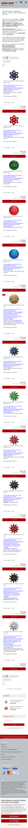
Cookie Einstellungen (6, 759)
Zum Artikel (14, 111)
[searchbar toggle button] (16, 2)
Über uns (4, 744)
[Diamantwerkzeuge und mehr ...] (7, 4)
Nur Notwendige (14, 821)
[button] (3, 57)
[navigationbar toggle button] (25, 2)
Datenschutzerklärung (6, 813)
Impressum (4, 747)
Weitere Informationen (14, 825)
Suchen (14, 724)
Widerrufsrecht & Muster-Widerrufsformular (12, 752)
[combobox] (14, 57)
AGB (3, 754)
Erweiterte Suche (14, 728)
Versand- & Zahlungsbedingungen (9, 749)
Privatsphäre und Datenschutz (8, 756)
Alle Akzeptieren (14, 816)
